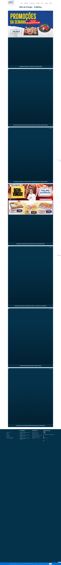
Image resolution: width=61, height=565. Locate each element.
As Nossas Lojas (32, 3)
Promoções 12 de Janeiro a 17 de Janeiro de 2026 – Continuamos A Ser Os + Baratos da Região (30, 181)
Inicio (21, 3)
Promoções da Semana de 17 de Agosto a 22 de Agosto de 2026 (30, 66)
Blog (42, 3)
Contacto (46, 3)
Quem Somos (26, 3)
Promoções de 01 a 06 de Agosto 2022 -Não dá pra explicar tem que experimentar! (30, 425)
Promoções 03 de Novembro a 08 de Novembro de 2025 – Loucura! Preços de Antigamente (31, 305)
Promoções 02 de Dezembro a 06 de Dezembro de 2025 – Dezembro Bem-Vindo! (30, 243)
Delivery (50, 3)
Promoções (38, 3)
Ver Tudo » (21, 439)
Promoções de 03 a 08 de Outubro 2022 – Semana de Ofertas (30, 365)
